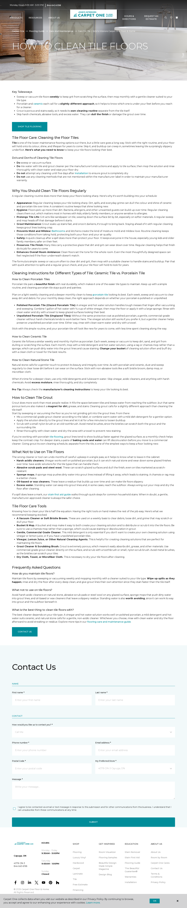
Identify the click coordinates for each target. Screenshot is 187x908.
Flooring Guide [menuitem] (132, 863)
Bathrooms (58, 231)
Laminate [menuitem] (78, 873)
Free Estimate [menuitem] (80, 884)
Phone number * (20, 743)
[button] (165, 17)
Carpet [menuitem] (76, 868)
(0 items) (177, 18)
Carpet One (18, 31)
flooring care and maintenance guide (109, 621)
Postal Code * (19, 761)
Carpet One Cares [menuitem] (160, 863)
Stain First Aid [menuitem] (132, 857)
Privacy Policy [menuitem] (158, 882)
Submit (93, 822)
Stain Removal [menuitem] (132, 852)
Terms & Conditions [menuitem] (156, 875)
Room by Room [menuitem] (159, 857)
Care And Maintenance (61, 31)
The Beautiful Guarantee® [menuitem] (132, 870)
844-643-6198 (54, 5)
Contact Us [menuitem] (156, 868)
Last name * (101, 692)
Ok (154, 901)
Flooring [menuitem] (77, 852)
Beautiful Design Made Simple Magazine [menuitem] (107, 866)
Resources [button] (35, 17)
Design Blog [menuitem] (105, 874)
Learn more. (93, 902)
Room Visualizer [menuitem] (107, 852)
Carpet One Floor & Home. (35, 889)
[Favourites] (171, 17)
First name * (18, 692)
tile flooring (56, 436)
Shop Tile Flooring (29, 126)
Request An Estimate (151, 17)
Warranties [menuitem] (130, 877)
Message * (17, 779)
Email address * (103, 743)
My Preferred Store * (105, 761)
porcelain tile (100, 294)
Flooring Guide (36, 31)
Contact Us (25, 631)
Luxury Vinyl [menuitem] (79, 857)
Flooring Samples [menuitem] (108, 857)
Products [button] (16, 17)
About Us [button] (54, 17)
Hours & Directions (129, 17)
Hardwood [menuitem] (78, 863)
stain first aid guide (59, 494)
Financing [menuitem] (78, 890)
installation (81, 173)
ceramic (38, 103)
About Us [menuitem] (156, 852)
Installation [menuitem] (131, 882)
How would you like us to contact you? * (32, 725)
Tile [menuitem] (75, 879)
